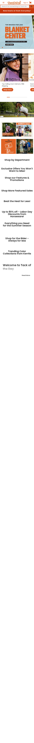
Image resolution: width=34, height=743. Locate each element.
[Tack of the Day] (14, 2)
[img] (17, 560)
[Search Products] (31, 6)
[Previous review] (2, 588)
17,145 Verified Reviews (17, 563)
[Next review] (32, 588)
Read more (26, 450)
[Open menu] (3, 3)
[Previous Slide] (3, 177)
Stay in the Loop (17, 528)
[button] (0, 47)
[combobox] (17, 6)
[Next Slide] (31, 177)
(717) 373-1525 (11, 729)
